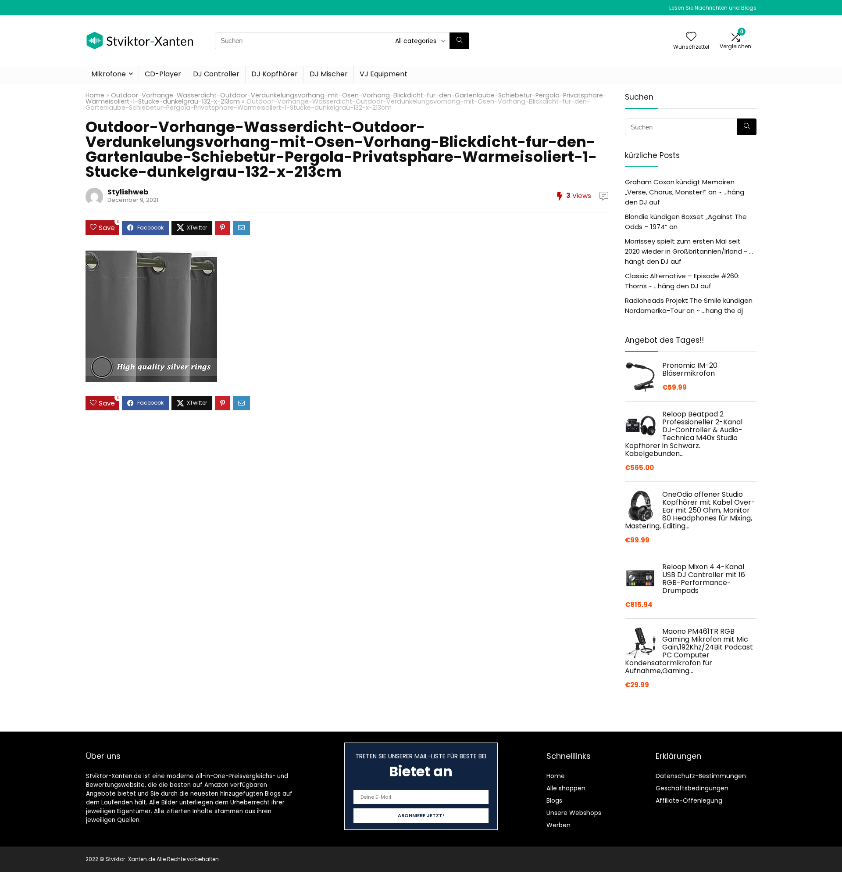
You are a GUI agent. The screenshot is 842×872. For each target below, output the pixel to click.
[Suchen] (459, 40)
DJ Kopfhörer (274, 74)
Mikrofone (108, 74)
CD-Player (163, 74)
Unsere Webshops (573, 812)
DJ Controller (216, 74)
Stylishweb (127, 192)
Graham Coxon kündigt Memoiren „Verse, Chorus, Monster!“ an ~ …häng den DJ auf (684, 192)
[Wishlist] (691, 37)
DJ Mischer (329, 74)
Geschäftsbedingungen (692, 788)
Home (95, 95)
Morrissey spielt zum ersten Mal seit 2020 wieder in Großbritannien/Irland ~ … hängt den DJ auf (689, 251)
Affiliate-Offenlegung (689, 800)
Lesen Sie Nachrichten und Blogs (712, 7)
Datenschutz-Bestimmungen (701, 776)
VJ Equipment (383, 74)
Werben (558, 825)
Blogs (554, 800)
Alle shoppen (565, 788)
